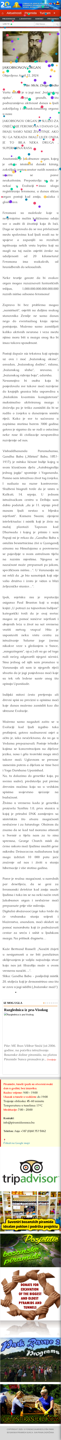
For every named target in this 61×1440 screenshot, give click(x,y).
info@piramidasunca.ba (19, 1122)
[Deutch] (57, 4)
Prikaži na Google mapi (16, 1143)
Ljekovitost (25, 19)
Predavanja (53, 19)
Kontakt (39, 19)
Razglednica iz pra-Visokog (26, 1010)
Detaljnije (51, 1059)
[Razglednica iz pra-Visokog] (30, 1027)
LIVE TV (6, 24)
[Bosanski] (54, 4)
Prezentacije (8, 19)
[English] (50, 4)
